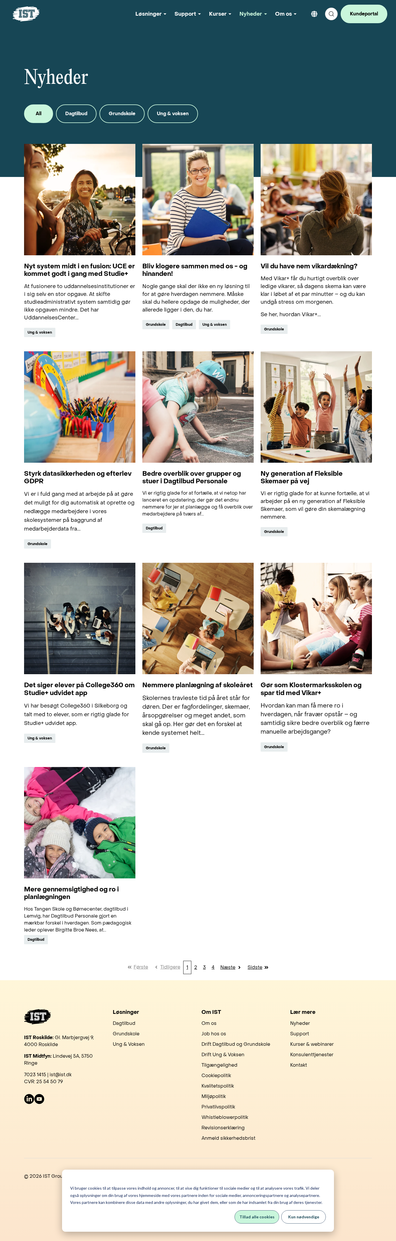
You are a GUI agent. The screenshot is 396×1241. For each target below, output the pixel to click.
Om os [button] (283, 14)
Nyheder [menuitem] (300, 1023)
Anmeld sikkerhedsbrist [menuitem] (228, 1138)
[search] (331, 14)
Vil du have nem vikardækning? (309, 266)
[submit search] (331, 14)
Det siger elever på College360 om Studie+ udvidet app (79, 689)
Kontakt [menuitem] (298, 1065)
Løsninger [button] (148, 14)
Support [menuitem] (299, 1034)
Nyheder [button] (250, 14)
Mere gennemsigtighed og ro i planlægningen (71, 893)
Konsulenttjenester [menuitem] (311, 1055)
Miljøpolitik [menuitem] (213, 1096)
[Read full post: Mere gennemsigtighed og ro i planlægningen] (79, 822)
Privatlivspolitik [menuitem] (218, 1107)
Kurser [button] (218, 14)
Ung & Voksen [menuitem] (129, 1044)
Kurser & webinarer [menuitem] (312, 1044)
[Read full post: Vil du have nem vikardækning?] (316, 199)
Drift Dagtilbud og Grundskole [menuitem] (235, 1044)
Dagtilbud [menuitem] (124, 1023)
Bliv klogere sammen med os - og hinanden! (194, 270)
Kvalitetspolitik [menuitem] (217, 1086)
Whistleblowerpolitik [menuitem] (224, 1117)
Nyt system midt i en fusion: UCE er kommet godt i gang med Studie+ (79, 270)
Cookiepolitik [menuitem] (216, 1075)
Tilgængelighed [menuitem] (219, 1065)
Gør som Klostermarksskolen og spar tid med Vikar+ (311, 689)
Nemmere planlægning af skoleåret (197, 685)
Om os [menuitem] (209, 1023)
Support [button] (185, 14)
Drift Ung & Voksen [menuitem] (222, 1055)
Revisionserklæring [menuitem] (223, 1128)
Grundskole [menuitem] (126, 1034)
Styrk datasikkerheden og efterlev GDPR (78, 477)
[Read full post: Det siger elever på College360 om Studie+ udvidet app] (79, 618)
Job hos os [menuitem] (213, 1034)
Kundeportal (364, 14)
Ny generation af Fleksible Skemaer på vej (302, 477)
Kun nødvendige (303, 1216)
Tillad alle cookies (257, 1216)
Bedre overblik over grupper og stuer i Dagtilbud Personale (191, 477)
